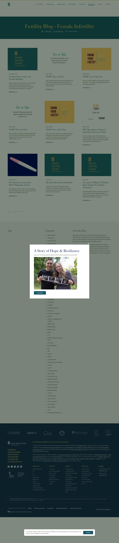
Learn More (40, 293)
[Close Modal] (88, 243)
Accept (88, 532)
